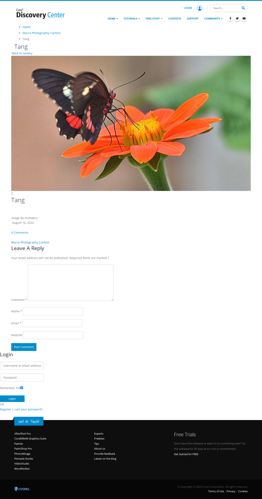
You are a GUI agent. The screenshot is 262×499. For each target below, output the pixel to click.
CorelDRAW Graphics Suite (30, 438)
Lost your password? (28, 409)
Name (16, 311)
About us (99, 448)
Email (16, 323)
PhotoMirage (22, 454)
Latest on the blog (105, 458)
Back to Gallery (21, 53)
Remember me (10, 388)
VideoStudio (21, 463)
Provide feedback (104, 454)
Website (16, 335)
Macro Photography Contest (30, 242)
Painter (18, 443)
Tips (96, 443)
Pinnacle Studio (23, 458)
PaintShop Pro (23, 448)
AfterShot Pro (22, 433)
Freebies (99, 438)
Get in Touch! (28, 421)
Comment (19, 300)
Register (5, 409)
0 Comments (19, 232)
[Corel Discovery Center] (40, 13)
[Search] (243, 7)
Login (188, 8)
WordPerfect (22, 468)
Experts (98, 433)
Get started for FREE (186, 454)
